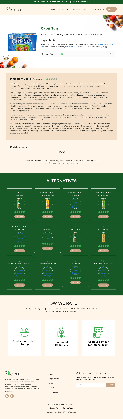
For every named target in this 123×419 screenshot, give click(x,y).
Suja (19, 192)
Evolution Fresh (47, 192)
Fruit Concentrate (102, 44)
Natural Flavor (70, 47)
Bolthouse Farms (19, 227)
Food (53, 9)
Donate (111, 9)
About (86, 9)
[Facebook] (7, 396)
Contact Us (53, 392)
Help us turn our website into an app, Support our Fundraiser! (61, 2)
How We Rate (98, 9)
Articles (76, 9)
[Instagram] (12, 396)
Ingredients (64, 9)
